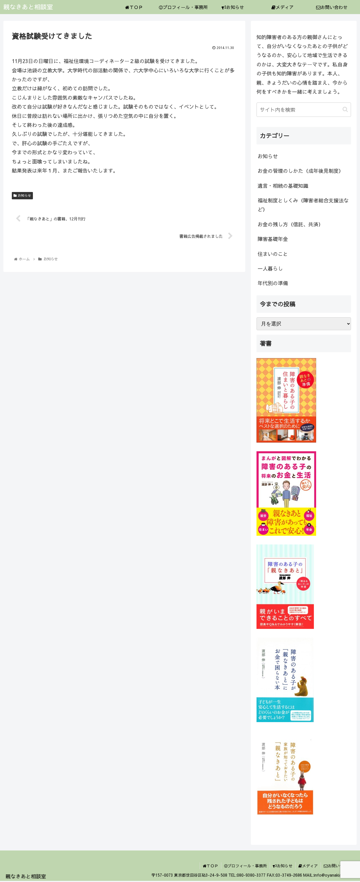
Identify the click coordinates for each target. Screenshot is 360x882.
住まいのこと (273, 253)
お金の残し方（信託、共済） (290, 224)
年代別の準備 (273, 283)
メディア (310, 865)
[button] (345, 109)
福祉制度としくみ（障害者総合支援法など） (303, 205)
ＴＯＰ (212, 865)
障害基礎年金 (273, 238)
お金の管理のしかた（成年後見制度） (301, 170)
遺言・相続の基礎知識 (283, 185)
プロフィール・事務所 (247, 865)
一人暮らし (270, 268)
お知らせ (24, 195)
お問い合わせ (339, 865)
